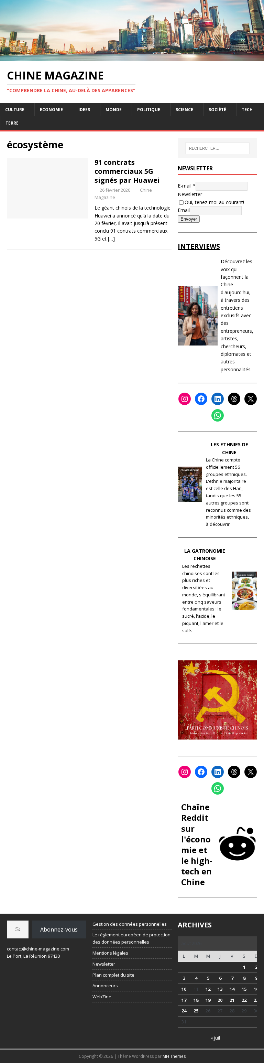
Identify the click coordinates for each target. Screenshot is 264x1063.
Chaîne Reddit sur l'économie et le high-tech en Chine (196, 844)
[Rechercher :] (217, 148)
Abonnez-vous (59, 929)
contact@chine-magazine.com (38, 949)
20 (220, 1000)
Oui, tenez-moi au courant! (214, 202)
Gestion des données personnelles (129, 924)
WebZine (101, 996)
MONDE (114, 110)
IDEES (84, 110)
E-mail (187, 185)
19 (208, 1000)
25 (196, 1011)
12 (208, 989)
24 (184, 1011)
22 (244, 1000)
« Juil (215, 1038)
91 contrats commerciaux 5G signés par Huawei (127, 171)
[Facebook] (201, 399)
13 (220, 989)
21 (232, 1000)
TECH (247, 110)
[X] (250, 399)
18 (196, 1000)
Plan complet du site (113, 975)
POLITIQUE (148, 110)
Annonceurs (105, 985)
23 (256, 1000)
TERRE (12, 123)
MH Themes (174, 1056)
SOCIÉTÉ (217, 110)
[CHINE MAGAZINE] (132, 57)
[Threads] (234, 399)
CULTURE (14, 110)
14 (232, 989)
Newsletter (190, 194)
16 (256, 989)
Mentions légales (110, 953)
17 (184, 1000)
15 (244, 989)
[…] (111, 238)
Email (184, 210)
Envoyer (188, 219)
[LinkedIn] (217, 399)
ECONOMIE (51, 110)
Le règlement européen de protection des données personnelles (131, 938)
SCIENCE (184, 110)
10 (184, 989)
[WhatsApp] (217, 415)
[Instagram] (184, 399)
